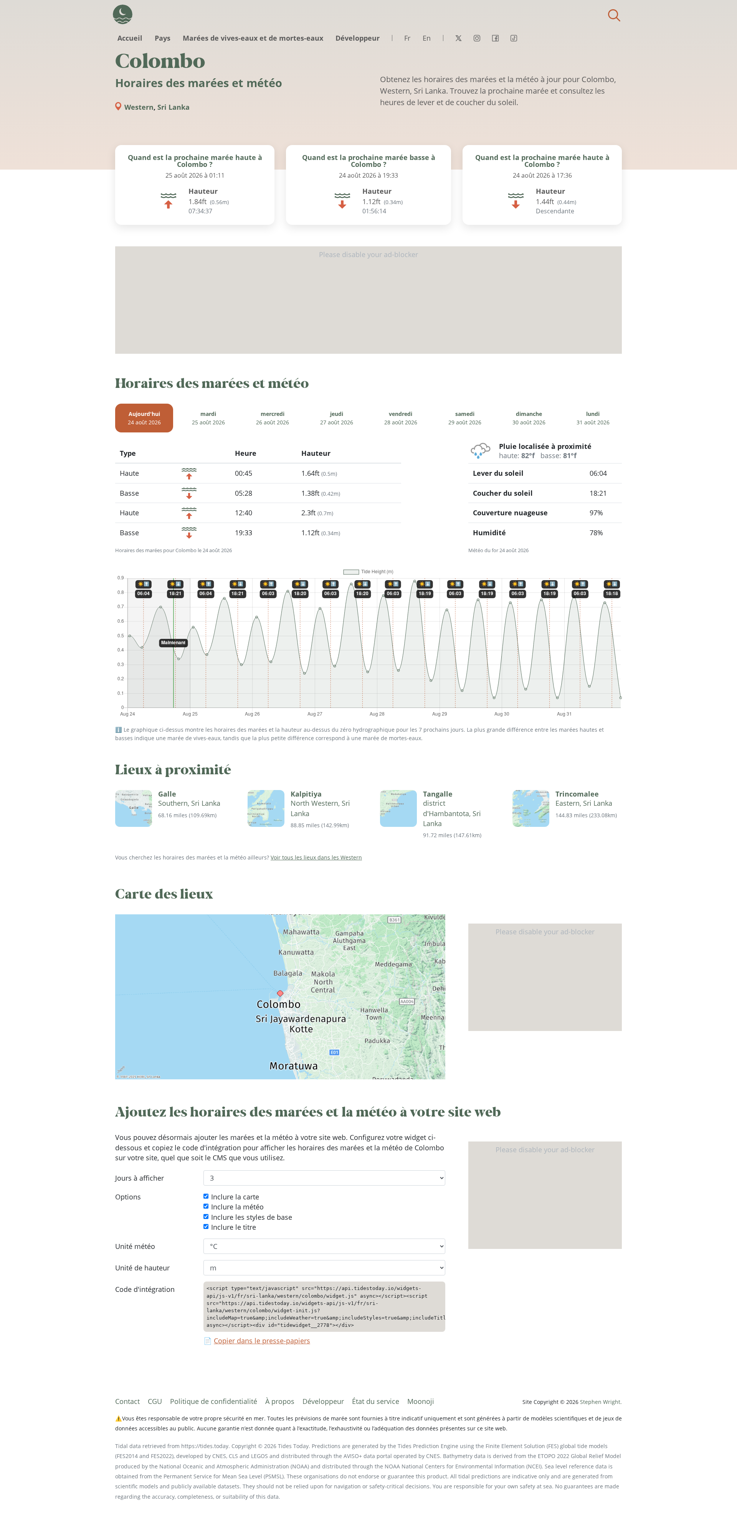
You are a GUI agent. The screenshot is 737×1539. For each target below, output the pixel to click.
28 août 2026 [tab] (400, 418)
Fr (407, 38)
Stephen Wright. (601, 1401)
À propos (279, 1401)
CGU (155, 1401)
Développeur (357, 38)
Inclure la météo (237, 1207)
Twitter (458, 38)
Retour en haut (716, 1518)
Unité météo (135, 1246)
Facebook (495, 38)
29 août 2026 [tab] (464, 418)
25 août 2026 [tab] (208, 418)
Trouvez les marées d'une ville (614, 15)
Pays (162, 38)
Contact (127, 1401)
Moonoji (420, 1401)
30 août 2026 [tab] (528, 418)
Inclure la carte (235, 1196)
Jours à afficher (139, 1178)
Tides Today (122, 14)
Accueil (129, 38)
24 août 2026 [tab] (144, 418)
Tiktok (513, 38)
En (427, 38)
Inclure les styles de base (251, 1217)
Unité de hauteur (142, 1267)
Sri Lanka (173, 107)
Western (139, 107)
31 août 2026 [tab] (593, 418)
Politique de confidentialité (213, 1401)
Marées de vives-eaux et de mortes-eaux (253, 38)
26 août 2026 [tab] (272, 418)
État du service (375, 1401)
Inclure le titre (233, 1227)
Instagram (477, 38)
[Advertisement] (368, 300)
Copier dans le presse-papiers (262, 1341)
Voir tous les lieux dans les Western (316, 857)
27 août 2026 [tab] (336, 418)
